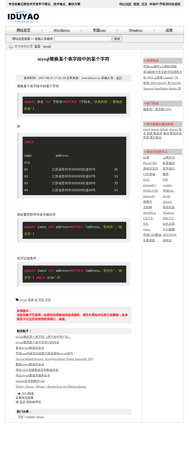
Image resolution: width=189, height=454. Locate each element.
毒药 (119, 78)
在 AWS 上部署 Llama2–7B (160, 77)
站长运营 (169, 224)
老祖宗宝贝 (150, 168)
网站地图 (125, 4)
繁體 (136, 4)
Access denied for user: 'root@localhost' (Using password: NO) (54, 359)
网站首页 (23, 30)
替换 (31, 299)
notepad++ (150, 185)
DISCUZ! (168, 218)
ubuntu (173, 129)
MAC (146, 179)
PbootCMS (150, 163)
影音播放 (169, 163)
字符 (48, 299)
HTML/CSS (150, 190)
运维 (169, 30)
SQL (146, 224)
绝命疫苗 (169, 207)
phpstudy (149, 196)
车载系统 (149, 240)
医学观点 (169, 168)
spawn (155, 129)
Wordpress (61, 30)
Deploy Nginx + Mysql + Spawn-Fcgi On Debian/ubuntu (51, 386)
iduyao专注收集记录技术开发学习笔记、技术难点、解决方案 (23, 17)
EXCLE (148, 218)
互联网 (147, 207)
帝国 (146, 137)
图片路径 (156, 137)
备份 (166, 133)
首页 (37, 46)
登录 (145, 4)
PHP (21, 416)
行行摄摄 (169, 229)
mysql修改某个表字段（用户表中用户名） (43, 336)
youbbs (30, 416)
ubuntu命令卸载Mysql (30, 381)
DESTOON (169, 235)
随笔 (166, 174)
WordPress (149, 212)
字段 (41, 299)
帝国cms (99, 30)
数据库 (158, 133)
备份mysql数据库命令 (30, 348)
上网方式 (169, 157)
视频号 (147, 201)
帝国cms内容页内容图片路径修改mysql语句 (44, 353)
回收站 (167, 240)
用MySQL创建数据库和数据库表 (37, 370)
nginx (40, 416)
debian (164, 129)
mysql (47, 46)
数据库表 (176, 133)
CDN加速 (149, 174)
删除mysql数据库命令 (30, 364)
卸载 (150, 133)
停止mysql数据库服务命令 (33, 375)
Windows (136, 30)
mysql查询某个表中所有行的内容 (37, 342)
